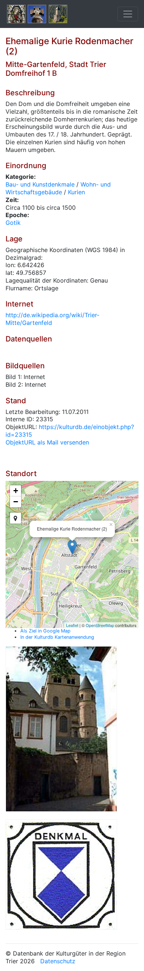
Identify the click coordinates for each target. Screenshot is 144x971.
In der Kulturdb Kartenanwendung (57, 637)
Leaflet (72, 625)
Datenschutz (57, 961)
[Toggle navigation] (127, 14)
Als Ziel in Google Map (45, 631)
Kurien (76, 192)
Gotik (13, 222)
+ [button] (15, 490)
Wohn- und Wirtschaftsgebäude (58, 188)
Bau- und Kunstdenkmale (40, 184)
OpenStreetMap (100, 625)
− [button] (15, 501)
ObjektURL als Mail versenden (47, 442)
